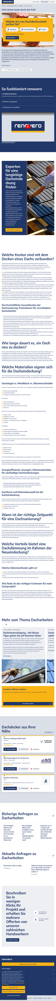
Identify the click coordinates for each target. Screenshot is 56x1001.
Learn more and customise (13, 995)
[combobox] (50, 998)
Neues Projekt (44, 1)
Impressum (29, 998)
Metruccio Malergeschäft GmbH (15, 738)
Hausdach (21, 5)
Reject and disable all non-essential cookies (13, 991)
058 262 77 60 (6, 983)
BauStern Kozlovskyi (11, 778)
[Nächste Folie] (6, 624)
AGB (45, 998)
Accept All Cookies (13, 987)
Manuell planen (11, 37)
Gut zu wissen (8, 629)
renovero (3, 5)
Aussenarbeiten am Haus (12, 5)
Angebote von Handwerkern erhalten (28, 964)
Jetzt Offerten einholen (28, 703)
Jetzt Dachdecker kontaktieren (14, 230)
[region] (13, 983)
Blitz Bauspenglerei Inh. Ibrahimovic (16, 758)
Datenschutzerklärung (38, 998)
